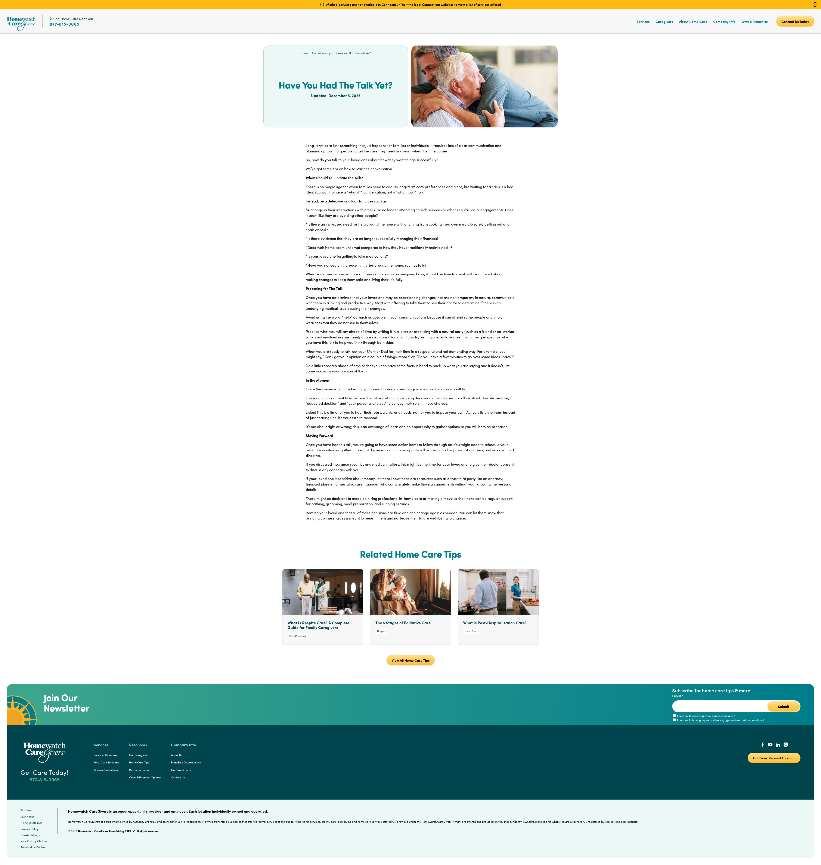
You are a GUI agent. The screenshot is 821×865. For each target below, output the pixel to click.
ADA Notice (28, 816)
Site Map (26, 810)
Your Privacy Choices (34, 841)
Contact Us (178, 777)
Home (304, 53)
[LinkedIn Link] (778, 745)
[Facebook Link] (762, 745)
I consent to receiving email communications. (705, 716)
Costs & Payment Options (145, 777)
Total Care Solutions (106, 762)
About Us (176, 755)
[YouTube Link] (770, 745)
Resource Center (139, 770)
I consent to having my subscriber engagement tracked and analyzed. (720, 720)
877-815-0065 (64, 24)
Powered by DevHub (33, 847)
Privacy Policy (29, 829)
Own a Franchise (754, 21)
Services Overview (105, 755)
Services (643, 21)
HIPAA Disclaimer (31, 823)
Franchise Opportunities (186, 762)
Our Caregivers (138, 755)
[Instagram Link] (786, 745)
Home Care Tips (322, 53)
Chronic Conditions (106, 770)
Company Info (724, 21)
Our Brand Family (182, 770)
